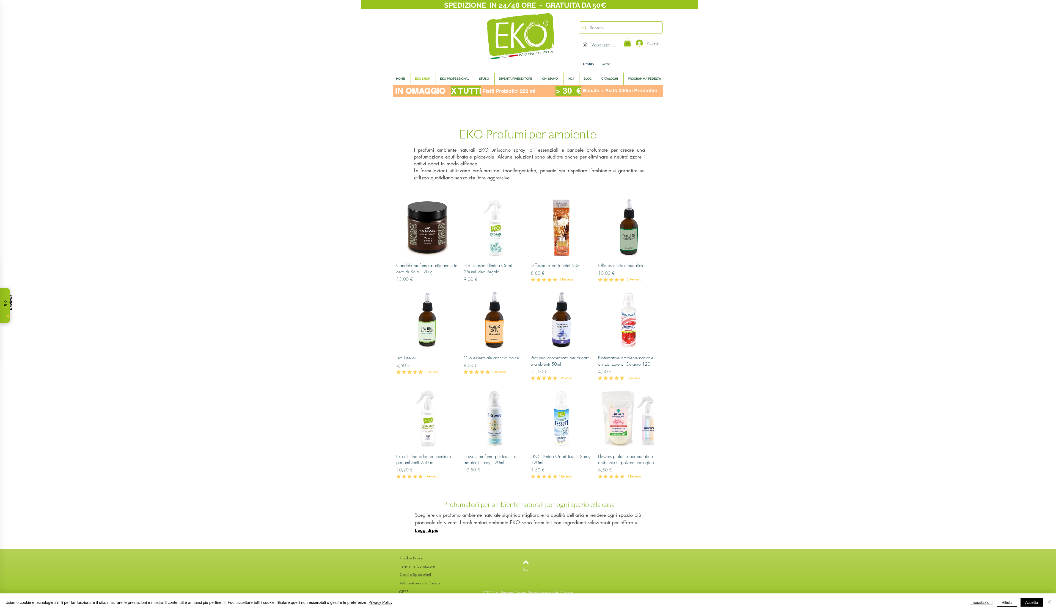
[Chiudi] (1049, 602)
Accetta (1031, 602)
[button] (627, 42)
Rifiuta (1007, 602)
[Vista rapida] (427, 227)
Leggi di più (426, 530)
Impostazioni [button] (981, 602)
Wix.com (566, 592)
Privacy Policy (380, 602)
